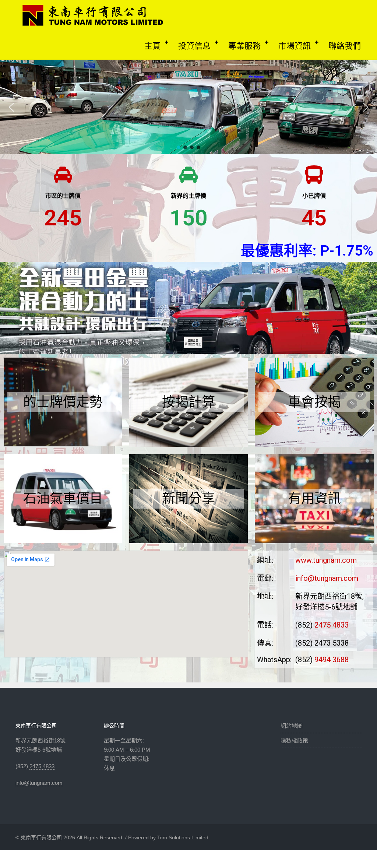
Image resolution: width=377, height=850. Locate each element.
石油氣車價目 (63, 498)
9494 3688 (331, 659)
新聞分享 (188, 498)
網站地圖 (292, 726)
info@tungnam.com (326, 578)
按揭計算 (188, 402)
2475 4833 (331, 625)
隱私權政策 (294, 740)
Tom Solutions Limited (182, 837)
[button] (11, 107)
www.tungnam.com (326, 560)
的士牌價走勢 (63, 402)
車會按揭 (314, 402)
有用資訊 (314, 498)
